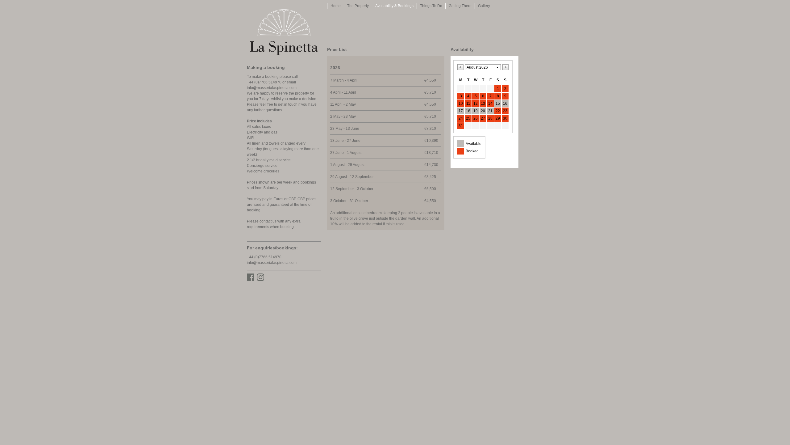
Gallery (484, 6)
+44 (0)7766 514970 (264, 257)
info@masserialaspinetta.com (272, 88)
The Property (358, 6)
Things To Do (431, 6)
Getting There (460, 6)
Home (336, 6)
